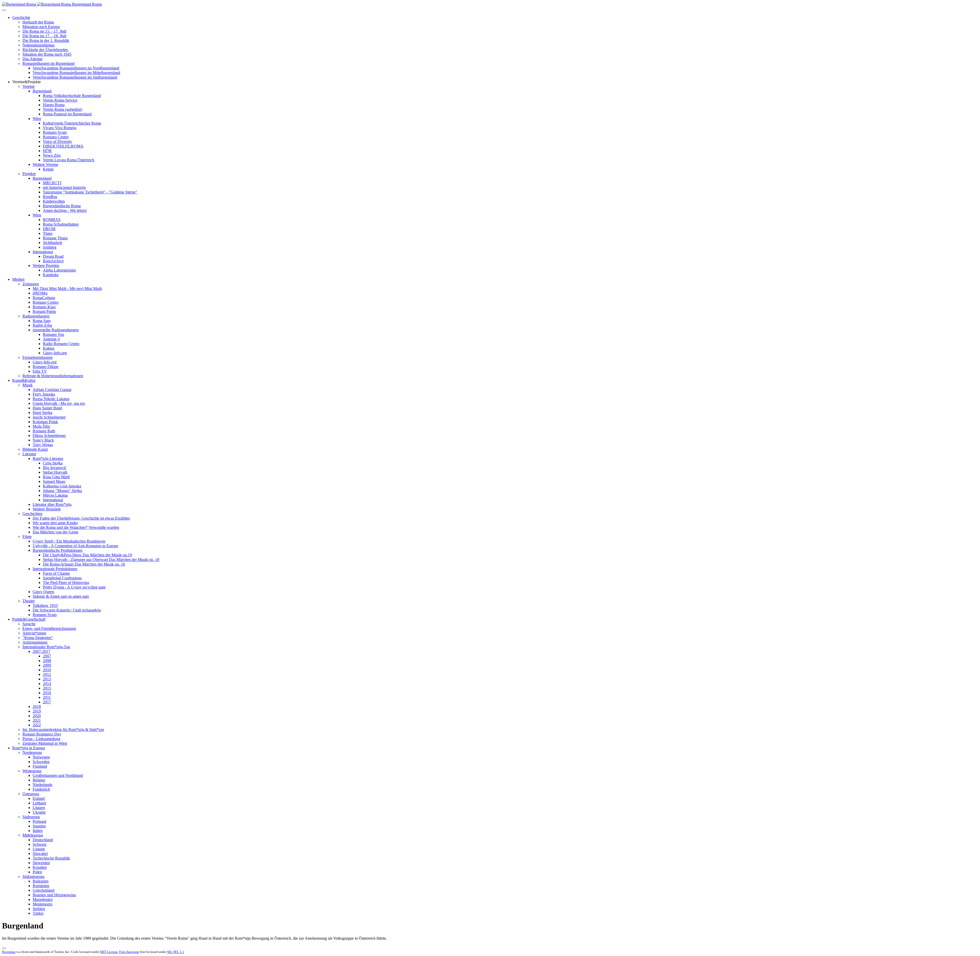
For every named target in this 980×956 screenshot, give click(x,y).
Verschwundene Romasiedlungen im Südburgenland (75, 77)
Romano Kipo (44, 307)
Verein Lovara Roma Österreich (68, 160)
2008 (47, 660)
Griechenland (43, 890)
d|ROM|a (40, 293)
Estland (39, 798)
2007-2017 (41, 651)
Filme (27, 536)
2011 (47, 697)
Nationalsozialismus (38, 45)
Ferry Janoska (44, 394)
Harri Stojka (42, 412)
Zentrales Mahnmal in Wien (44, 743)
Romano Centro (56, 137)
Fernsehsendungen (37, 357)
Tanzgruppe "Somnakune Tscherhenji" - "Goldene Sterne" (90, 192)
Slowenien (41, 863)
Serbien (39, 908)
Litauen (39, 807)
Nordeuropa (32, 752)
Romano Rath (44, 431)
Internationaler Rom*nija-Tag (46, 647)
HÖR (47, 151)
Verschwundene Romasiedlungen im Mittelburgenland (76, 72)
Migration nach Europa (41, 26)
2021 (37, 720)
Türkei (38, 913)
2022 (37, 725)
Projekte (29, 173)
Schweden (41, 761)
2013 (47, 679)
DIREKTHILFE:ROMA (63, 146)
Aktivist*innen (34, 633)
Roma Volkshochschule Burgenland (72, 95)
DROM (49, 229)
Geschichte (21, 17)
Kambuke (51, 275)
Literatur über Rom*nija (52, 504)
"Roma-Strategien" (37, 637)
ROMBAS (51, 219)
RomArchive (53, 261)
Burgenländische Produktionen (57, 550)
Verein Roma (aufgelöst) (62, 109)
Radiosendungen (36, 316)
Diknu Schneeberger (49, 435)
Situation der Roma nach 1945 (46, 54)
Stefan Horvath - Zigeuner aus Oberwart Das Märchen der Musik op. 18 (101, 559)
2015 (47, 688)
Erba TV (40, 371)
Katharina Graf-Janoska (62, 486)
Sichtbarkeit (52, 242)
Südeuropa (31, 817)
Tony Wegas (43, 445)
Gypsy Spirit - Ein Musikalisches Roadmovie (69, 541)
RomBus (50, 196)
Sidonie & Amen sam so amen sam (61, 596)
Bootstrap (9, 952)
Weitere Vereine (45, 164)
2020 (37, 716)
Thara (47, 233)
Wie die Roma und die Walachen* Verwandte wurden (76, 527)
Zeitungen (30, 284)
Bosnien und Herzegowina (54, 895)
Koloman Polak (45, 422)
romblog (49, 247)
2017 (47, 702)
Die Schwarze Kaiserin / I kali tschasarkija (67, 610)
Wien (37, 118)
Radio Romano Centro (61, 343)
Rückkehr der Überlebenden (45, 49)
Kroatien (40, 867)
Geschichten (32, 513)
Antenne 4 (51, 339)
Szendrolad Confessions (62, 578)
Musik (27, 385)
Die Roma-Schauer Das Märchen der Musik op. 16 (84, 564)
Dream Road (53, 256)
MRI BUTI (52, 183)
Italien (38, 830)
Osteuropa (30, 794)
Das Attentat (32, 59)
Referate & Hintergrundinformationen (52, 376)
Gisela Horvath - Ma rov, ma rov (59, 403)
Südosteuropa (33, 876)
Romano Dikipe (45, 366)
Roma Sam (42, 320)
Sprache (28, 624)
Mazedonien (43, 899)
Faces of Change (56, 573)
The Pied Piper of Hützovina (66, 582)
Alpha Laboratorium (59, 270)
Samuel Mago (54, 481)
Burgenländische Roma (62, 206)
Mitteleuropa (32, 835)
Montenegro (42, 904)
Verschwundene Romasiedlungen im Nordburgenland (76, 68)
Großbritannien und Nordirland (58, 775)
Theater (28, 601)
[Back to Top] (4, 948)
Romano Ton (53, 334)
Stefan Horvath (55, 472)
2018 (37, 706)
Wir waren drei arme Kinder (55, 523)
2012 (47, 674)
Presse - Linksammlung (41, 739)
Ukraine (39, 812)
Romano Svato (55, 132)
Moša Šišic (41, 426)
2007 (47, 656)
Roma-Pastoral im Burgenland (67, 114)
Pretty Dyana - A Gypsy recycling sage (74, 587)
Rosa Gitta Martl (56, 477)
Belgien (39, 780)
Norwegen (41, 757)
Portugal (39, 821)
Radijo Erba (42, 325)
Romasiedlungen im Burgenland (48, 63)
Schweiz (39, 844)
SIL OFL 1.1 (175, 952)
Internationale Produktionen (55, 569)
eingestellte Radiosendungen (56, 330)
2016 (47, 693)
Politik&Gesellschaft (28, 619)
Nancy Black (43, 440)
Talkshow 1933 (45, 605)
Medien (18, 279)
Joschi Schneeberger (49, 417)
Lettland (39, 803)
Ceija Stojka (53, 463)
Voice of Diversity (57, 141)
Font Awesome (129, 952)
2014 (47, 683)
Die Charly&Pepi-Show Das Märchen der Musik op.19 (87, 555)
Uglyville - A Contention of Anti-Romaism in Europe (75, 546)
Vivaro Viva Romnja (59, 128)
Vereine (28, 86)
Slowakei (40, 853)
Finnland (40, 766)
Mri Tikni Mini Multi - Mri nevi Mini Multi (67, 288)
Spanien (39, 826)
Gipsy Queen (43, 592)
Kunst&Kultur (23, 380)
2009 (47, 665)
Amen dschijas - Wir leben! (65, 210)
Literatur (29, 454)
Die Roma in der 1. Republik (45, 40)
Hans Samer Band (47, 408)
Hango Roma (54, 105)
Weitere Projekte (46, 265)
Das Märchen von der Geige (55, 532)
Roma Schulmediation (61, 224)
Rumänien (41, 886)
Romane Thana (55, 238)
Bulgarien (40, 881)
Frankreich (41, 789)
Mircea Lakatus (55, 495)
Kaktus (48, 348)
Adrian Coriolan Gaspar (52, 389)
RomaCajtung (44, 298)
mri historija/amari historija (64, 187)
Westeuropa (31, 771)
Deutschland (43, 840)
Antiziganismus (34, 642)
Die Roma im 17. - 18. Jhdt (44, 36)
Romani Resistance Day (41, 734)
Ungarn (39, 849)
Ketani (48, 169)
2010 (47, 670)
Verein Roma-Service (60, 100)
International (43, 252)
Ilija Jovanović (54, 467)
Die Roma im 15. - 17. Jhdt (44, 31)
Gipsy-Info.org (55, 353)
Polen (37, 872)
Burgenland (42, 91)
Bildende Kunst (35, 449)
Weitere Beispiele (47, 509)
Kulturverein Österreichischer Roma (72, 123)
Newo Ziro (52, 155)
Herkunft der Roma (38, 22)
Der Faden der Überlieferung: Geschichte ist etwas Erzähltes (81, 518)
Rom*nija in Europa (28, 748)
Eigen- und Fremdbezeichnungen (49, 628)
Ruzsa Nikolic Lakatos (51, 399)
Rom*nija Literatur (48, 458)
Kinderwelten (54, 201)
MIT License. (109, 952)
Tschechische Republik (51, 858)
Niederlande (42, 784)
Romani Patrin (44, 311)
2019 (37, 711)
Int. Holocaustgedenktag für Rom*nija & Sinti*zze (63, 729)
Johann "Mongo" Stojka (62, 490)
